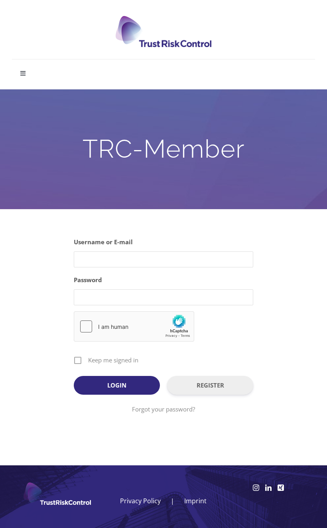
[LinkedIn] (268, 487)
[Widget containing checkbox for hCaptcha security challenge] (134, 326)
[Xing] (281, 487)
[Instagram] (256, 487)
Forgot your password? (163, 409)
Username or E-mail (103, 242)
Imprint (195, 500)
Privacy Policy (140, 500)
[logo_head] (163, 19)
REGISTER (210, 385)
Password (88, 280)
